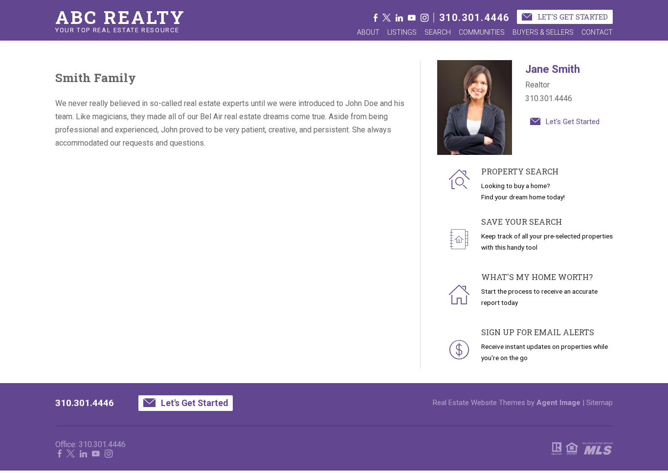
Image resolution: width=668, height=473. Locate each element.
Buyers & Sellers (543, 32)
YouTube (412, 17)
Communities (482, 32)
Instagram (424, 17)
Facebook (376, 17)
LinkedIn (399, 17)
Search (437, 32)
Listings (402, 32)
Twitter (386, 17)
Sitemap (599, 402)
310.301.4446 (474, 17)
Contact (597, 32)
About (368, 32)
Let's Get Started (571, 17)
